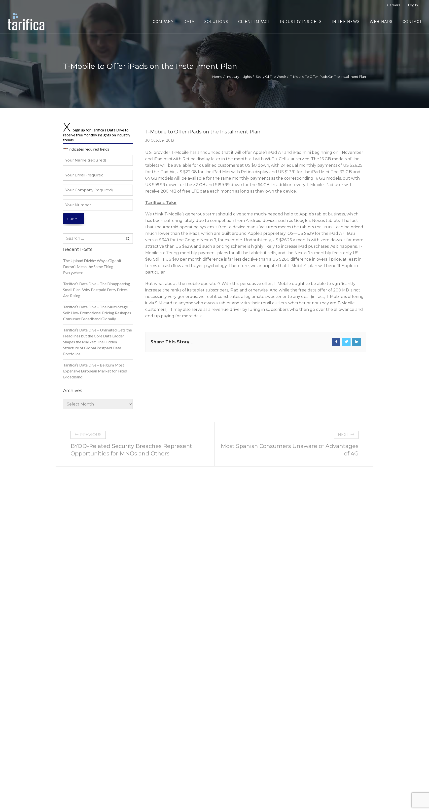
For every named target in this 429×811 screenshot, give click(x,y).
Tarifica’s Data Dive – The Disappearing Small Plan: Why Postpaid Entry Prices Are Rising (96, 289)
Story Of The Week (271, 77)
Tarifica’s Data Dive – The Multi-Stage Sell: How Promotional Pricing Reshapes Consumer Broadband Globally (97, 312)
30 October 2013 (159, 140)
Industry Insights (239, 77)
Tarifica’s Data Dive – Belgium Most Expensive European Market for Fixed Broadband (95, 371)
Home (217, 77)
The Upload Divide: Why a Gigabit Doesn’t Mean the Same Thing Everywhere (92, 266)
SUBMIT (73, 219)
